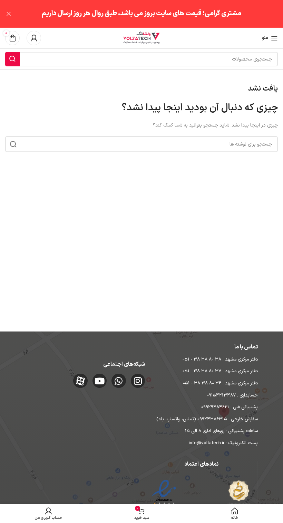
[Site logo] (141, 37)
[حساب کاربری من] (34, 38)
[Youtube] (99, 381)
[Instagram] (138, 381)
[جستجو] (12, 59)
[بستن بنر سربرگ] (8, 14)
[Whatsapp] (118, 381)
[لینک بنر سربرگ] (152, 14)
